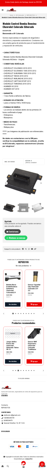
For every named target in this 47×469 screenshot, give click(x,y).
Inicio (11, 15)
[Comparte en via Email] (32, 249)
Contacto (4, 405)
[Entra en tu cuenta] (39, 466)
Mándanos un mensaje (17, 238)
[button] (35, 249)
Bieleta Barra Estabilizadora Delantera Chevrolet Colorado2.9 (11, 288)
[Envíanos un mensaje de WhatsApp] (42, 464)
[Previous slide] (6, 183)
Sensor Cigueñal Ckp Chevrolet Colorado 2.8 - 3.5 (34, 287)
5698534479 (8, 420)
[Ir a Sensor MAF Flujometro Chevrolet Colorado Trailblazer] (34, 333)
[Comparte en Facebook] (23, 249)
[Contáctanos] (44, 466)
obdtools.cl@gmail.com (12, 415)
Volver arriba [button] (24, 378)
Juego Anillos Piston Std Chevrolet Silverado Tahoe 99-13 (12, 345)
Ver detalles (13, 304)
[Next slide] (41, 183)
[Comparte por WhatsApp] (29, 249)
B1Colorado (20, 15)
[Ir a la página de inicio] (2, 466)
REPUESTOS (31, 15)
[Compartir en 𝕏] (26, 249)
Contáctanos (13, 231)
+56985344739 (9, 418)
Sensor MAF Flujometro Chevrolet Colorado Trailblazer (32, 345)
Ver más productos (22, 266)
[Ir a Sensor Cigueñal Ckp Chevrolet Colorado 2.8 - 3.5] (34, 276)
